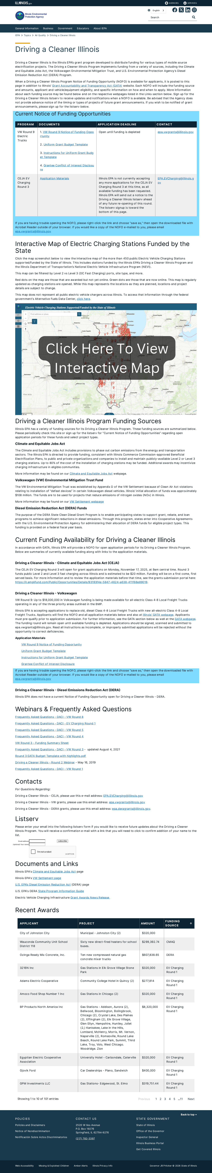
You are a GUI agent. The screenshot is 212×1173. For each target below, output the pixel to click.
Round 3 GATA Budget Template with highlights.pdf (50, 756)
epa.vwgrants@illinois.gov (176, 132)
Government (65, 28)
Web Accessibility (24, 1165)
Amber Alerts (81, 1165)
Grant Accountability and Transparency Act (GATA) (87, 85)
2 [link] (160, 1099)
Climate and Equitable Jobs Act (91, 473)
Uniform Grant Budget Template (66, 144)
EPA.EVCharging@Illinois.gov (123, 795)
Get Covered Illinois (148, 1149)
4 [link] (170, 1099)
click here (83, 298)
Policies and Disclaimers (30, 1125)
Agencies (174, 3)
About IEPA (100, 28)
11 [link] (181, 1099)
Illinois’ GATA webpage (158, 614)
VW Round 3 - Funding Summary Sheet (42, 743)
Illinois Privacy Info (102, 1165)
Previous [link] (144, 1099)
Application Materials (54, 178)
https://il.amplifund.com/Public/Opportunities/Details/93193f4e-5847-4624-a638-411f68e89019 (81, 582)
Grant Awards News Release (90, 897)
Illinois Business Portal (150, 1143)
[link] (174, 10)
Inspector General (147, 1137)
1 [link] (156, 1099)
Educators (83, 28)
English (156, 10)
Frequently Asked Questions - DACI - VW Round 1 (49, 769)
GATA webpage (185, 619)
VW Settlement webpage (87, 501)
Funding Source (172, 923)
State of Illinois (145, 1125)
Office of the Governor (150, 1131)
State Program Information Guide (61, 891)
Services (192, 3)
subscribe (62, 841)
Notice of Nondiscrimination (32, 1131)
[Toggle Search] (193, 17)
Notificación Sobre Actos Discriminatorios (41, 1137)
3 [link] (165, 1099)
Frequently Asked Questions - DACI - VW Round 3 (49, 749)
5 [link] (174, 1099)
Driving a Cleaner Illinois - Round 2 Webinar (45, 762)
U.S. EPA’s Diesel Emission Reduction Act (43, 884)
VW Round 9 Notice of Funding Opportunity (51, 644)
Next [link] (191, 1099)
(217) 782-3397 (85, 1138)
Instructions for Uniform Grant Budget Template (54, 657)
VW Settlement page (47, 878)
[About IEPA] (109, 27)
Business (48, 28)
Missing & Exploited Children (54, 1165)
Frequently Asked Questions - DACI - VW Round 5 (49, 730)
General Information (26, 28)
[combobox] (158, 10)
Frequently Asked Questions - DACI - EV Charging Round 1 (55, 723)
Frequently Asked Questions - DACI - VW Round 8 (49, 717)
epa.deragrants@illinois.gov (131, 808)
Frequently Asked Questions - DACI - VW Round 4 (49, 736)
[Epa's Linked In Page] (187, 10)
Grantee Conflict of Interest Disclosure (48, 664)
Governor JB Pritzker (161, 1165)
